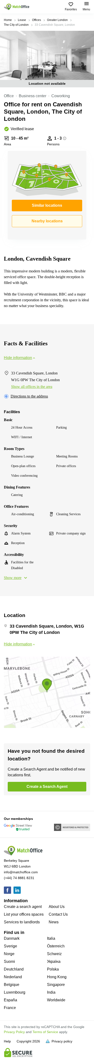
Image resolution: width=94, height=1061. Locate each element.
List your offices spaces (24, 914)
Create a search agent (23, 907)
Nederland (13, 977)
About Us (57, 907)
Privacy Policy (14, 1032)
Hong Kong (57, 977)
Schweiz (54, 954)
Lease (22, 20)
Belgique (11, 985)
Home (8, 20)
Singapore (56, 985)
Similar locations (47, 205)
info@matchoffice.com (21, 872)
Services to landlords (22, 922)
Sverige (10, 946)
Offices (36, 20)
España (10, 1000)
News (54, 922)
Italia (51, 938)
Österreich (56, 946)
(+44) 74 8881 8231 (19, 878)
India (51, 992)
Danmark (12, 938)
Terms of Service (45, 1032)
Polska (53, 969)
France (10, 1008)
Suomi (9, 961)
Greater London (57, 20)
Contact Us (58, 914)
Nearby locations (47, 221)
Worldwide (56, 1000)
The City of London (16, 24)
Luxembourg (14, 992)
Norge (9, 954)
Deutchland (14, 969)
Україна (53, 961)
